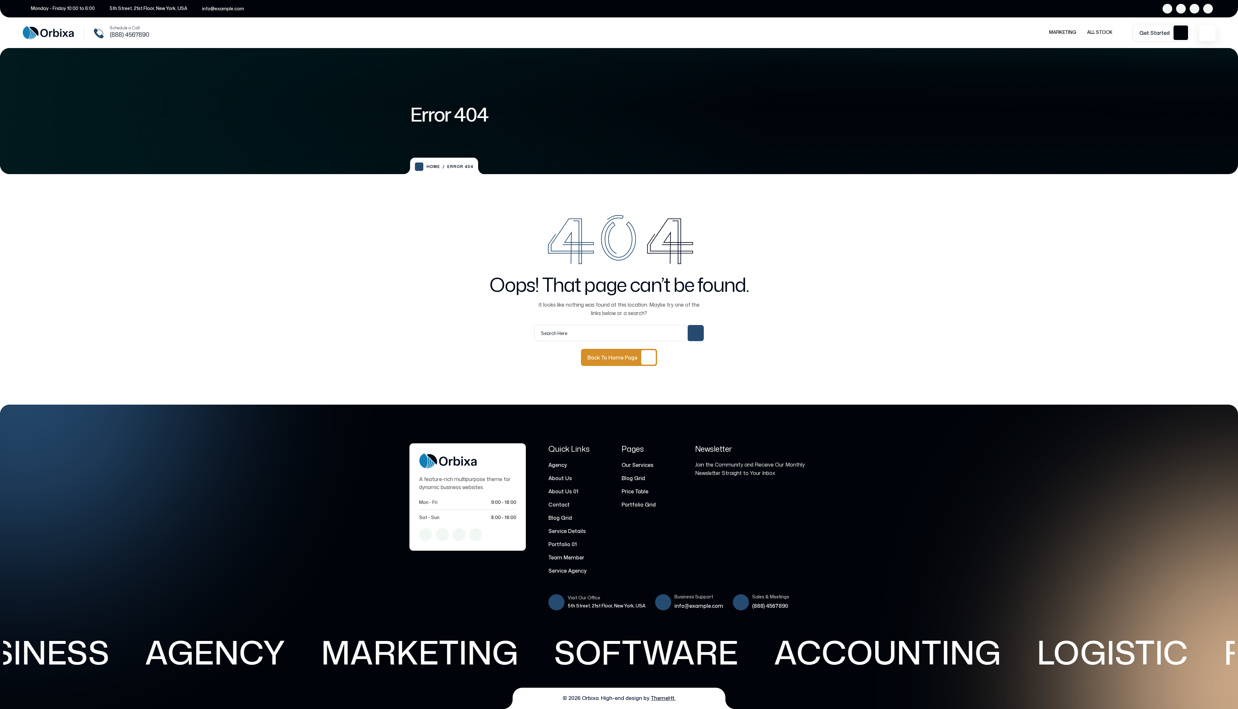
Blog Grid (560, 517)
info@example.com (223, 8)
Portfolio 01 (562, 544)
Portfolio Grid (639, 504)
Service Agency (567, 570)
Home (433, 166)
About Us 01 (563, 491)
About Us (560, 478)
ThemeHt (662, 698)
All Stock (1100, 32)
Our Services (637, 464)
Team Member (566, 557)
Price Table (635, 491)
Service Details (567, 531)
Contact (559, 504)
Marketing (1062, 32)
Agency (557, 464)
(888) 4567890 (129, 34)
